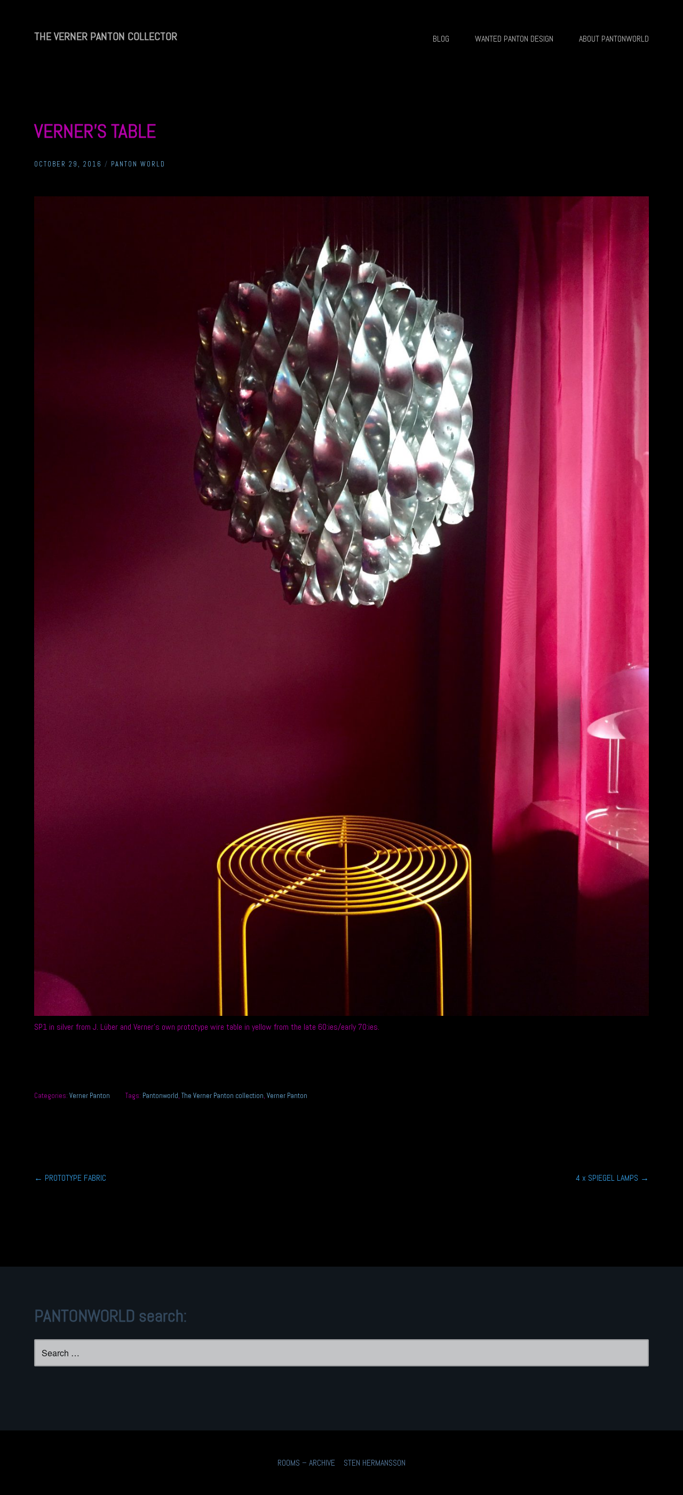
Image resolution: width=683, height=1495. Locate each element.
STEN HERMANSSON (375, 1462)
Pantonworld (160, 1095)
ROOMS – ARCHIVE (306, 1462)
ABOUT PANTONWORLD (614, 38)
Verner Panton (89, 1095)
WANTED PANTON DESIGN (514, 38)
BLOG (441, 38)
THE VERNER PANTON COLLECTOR (105, 36)
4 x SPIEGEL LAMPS (612, 1177)
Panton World (138, 164)
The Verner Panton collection (222, 1095)
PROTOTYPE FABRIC (70, 1177)
